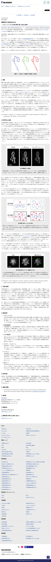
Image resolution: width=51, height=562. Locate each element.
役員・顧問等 (28, 443)
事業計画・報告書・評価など (7, 451)
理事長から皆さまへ (5, 443)
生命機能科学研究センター (31, 480)
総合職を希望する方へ (6, 538)
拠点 (27, 447)
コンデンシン (23, 92)
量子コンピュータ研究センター (32, 476)
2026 (3, 495)
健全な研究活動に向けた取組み (7, 453)
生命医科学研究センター (6, 480)
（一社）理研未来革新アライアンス (32, 528)
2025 (27, 495)
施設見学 (28, 511)
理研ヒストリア (29, 513)
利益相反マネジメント (30, 455)
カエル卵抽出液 (5, 43)
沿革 (3, 445)
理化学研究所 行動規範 (30, 445)
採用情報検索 (4, 536)
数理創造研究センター (30, 474)
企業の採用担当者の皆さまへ (7, 530)
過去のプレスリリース (30, 497)
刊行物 (3, 507)
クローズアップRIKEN (6, 503)
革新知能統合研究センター (7, 478)
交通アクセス (4, 428)
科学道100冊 (4, 513)
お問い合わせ (28, 428)
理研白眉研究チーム (30, 472)
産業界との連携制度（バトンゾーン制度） (34, 521)
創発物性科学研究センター (31, 485)
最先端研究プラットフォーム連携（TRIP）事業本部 (35, 461)
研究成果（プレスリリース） (11, 6)
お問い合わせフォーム (6, 411)
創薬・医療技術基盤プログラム (32, 466)
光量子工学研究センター (6, 487)
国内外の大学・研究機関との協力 (32, 530)
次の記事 (33, 15)
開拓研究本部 (4, 399)
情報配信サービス (29, 507)
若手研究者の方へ (29, 536)
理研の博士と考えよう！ (30, 503)
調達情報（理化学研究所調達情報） (32, 430)
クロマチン (27, 43)
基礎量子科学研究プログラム (7, 466)
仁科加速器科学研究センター (31, 487)
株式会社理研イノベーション (7, 526)
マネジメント (28, 449)
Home (2, 6)
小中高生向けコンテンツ (30, 509)
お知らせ (3, 505)
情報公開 (28, 451)
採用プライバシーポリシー (31, 435)
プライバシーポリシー (6, 435)
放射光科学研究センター (6, 489)
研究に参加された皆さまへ (7, 455)
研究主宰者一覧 (5, 461)
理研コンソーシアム (5, 528)
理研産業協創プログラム (30, 468)
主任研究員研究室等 (5, 472)
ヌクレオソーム (28, 235)
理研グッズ (4, 511)
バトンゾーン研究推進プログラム (8, 470)
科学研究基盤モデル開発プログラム (32, 463)
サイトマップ (4, 430)
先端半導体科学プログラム (7, 468)
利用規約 (28, 433)
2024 (3, 497)
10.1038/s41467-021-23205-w (38, 391)
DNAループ (47, 93)
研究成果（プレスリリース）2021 (24, 6)
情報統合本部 (28, 478)
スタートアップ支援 (30, 526)
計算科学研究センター (6, 476)
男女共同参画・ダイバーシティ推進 (32, 453)
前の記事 (19, 15)
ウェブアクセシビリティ (6, 437)
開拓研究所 (28, 470)
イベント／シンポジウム (30, 505)
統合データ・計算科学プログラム (8, 463)
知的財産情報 (4, 521)
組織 (3, 447)
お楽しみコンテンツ (5, 509)
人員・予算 (4, 449)
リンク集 (3, 433)
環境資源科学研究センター (7, 485)
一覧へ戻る (26, 15)
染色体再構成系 (27, 38)
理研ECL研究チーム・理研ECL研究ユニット (10, 474)
